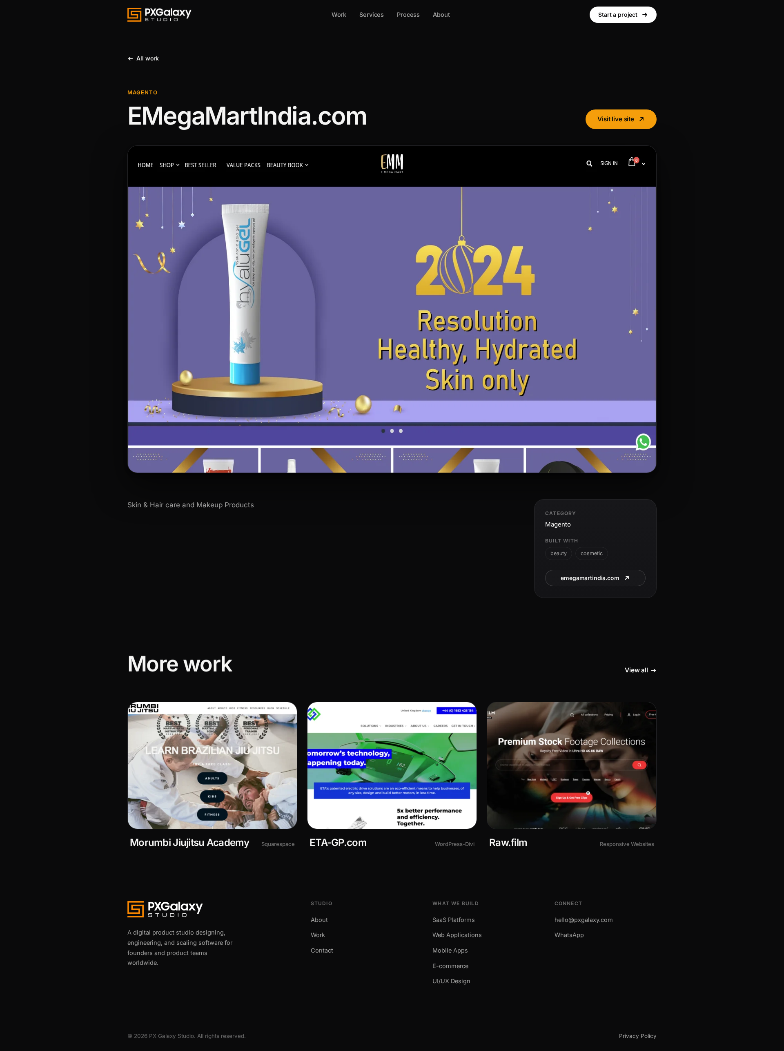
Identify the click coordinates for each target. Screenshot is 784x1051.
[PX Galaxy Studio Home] (159, 15)
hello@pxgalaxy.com (584, 919)
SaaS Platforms (453, 919)
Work (339, 14)
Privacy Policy (638, 1036)
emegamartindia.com (590, 577)
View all (636, 670)
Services (371, 14)
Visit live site (615, 119)
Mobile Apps (450, 950)
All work (147, 58)
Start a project (617, 14)
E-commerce (450, 965)
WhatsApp (569, 934)
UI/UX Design (451, 980)
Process (408, 14)
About (441, 14)
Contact (322, 950)
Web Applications (457, 934)
